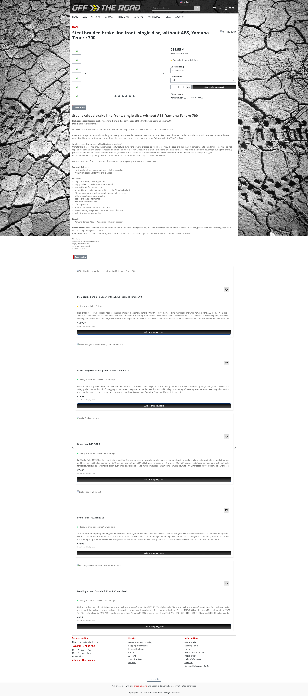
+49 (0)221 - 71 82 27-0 (83, 646)
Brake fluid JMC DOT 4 (88, 444)
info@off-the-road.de (83, 659)
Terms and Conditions (194, 652)
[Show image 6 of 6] (134, 96)
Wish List (132, 662)
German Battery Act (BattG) (196, 666)
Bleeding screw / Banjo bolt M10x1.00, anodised (102, 591)
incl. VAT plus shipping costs (179, 53)
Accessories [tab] (80, 257)
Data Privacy (190, 656)
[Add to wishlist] (226, 289)
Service (132, 638)
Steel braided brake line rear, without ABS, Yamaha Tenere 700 (109, 297)
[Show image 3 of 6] (123, 96)
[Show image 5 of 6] (130, 96)
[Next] (164, 73)
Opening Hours (191, 645)
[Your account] (220, 8)
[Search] (197, 8)
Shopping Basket (136, 659)
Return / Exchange (136, 649)
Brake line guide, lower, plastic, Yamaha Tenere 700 (103, 370)
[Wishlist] (214, 8)
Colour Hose (176, 76)
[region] (119, 74)
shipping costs (140, 686)
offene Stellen (190, 642)
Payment (188, 662)
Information (191, 638)
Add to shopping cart (214, 87)
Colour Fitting (177, 66)
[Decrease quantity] (173, 87)
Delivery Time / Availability (140, 642)
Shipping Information (138, 645)
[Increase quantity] (183, 87)
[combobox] (173, 8)
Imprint (187, 649)
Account (132, 656)
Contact (131, 652)
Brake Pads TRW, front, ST (90, 517)
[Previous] (85, 73)
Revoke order (154, 679)
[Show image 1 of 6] (115, 96)
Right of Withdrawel (193, 659)
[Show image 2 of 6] (119, 96)
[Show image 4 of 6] (126, 96)
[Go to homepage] (106, 8)
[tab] (79, 107)
